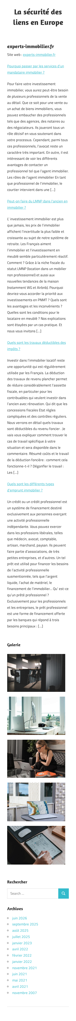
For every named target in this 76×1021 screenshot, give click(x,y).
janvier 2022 (22, 961)
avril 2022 (20, 949)
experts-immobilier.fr (39, 54)
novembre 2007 (24, 992)
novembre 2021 (24, 968)
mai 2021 (19, 980)
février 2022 (22, 955)
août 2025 (20, 930)
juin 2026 (19, 918)
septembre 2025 (25, 924)
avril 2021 (20, 986)
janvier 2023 (22, 943)
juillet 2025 (21, 936)
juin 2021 (19, 974)
